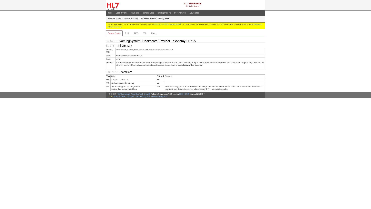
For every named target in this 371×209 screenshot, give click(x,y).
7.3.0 (220, 24)
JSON (136, 33)
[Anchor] (197, 40)
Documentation (180, 12)
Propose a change (157, 97)
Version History (141, 97)
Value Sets (135, 12)
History (154, 33)
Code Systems (121, 12)
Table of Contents (119, 97)
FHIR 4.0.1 (183, 94)
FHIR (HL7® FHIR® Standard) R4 (166, 24)
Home (110, 12)
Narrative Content (114, 33)
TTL (144, 33)
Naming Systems (164, 12)
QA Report (130, 97)
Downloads (194, 12)
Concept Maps (148, 12)
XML (127, 33)
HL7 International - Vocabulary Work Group (133, 94)
